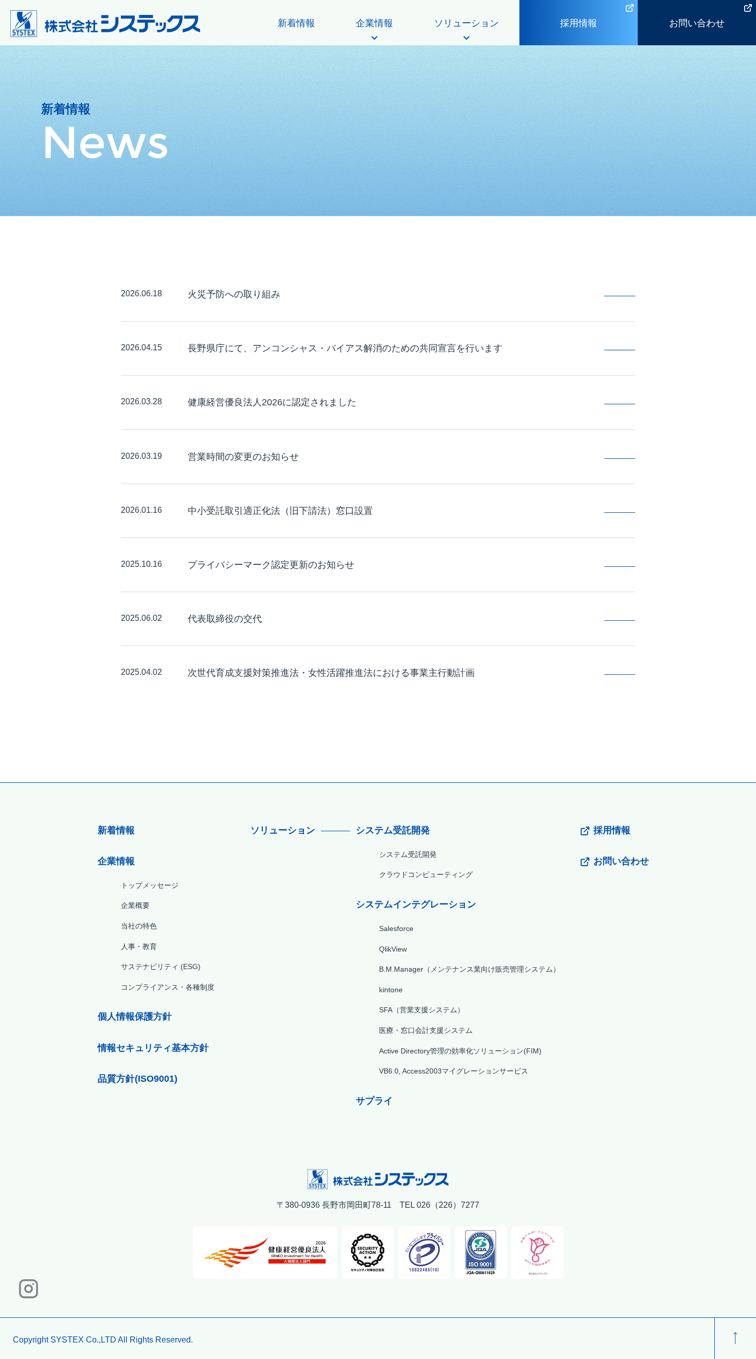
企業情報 (116, 861)
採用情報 (578, 23)
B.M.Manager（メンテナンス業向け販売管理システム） (469, 969)
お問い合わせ (697, 23)
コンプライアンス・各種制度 (167, 987)
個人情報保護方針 (135, 1016)
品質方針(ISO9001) (137, 1079)
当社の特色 (139, 926)
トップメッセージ (149, 885)
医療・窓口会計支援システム (426, 1030)
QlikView (393, 949)
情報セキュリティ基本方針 (153, 1048)
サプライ (374, 1101)
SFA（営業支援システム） (421, 1010)
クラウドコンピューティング (426, 874)
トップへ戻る (735, 1338)
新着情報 (296, 23)
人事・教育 (139, 946)
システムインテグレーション (416, 904)
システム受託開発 (393, 830)
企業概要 (135, 905)
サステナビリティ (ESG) (161, 966)
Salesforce (396, 928)
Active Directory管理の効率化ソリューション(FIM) (460, 1051)
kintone (391, 990)
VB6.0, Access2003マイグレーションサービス (453, 1071)
